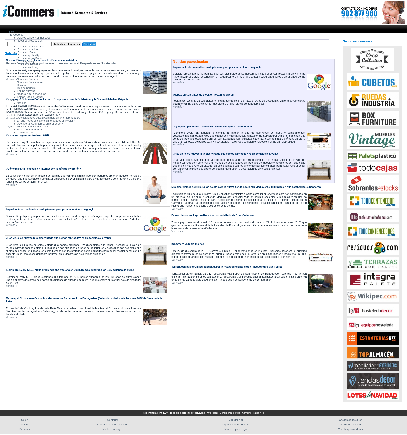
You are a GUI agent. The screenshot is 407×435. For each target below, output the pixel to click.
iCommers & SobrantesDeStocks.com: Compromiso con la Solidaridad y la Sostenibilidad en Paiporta (67, 99)
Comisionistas (25, 132)
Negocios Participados (30, 82)
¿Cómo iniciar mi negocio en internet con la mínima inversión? (43, 168)
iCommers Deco (26, 52)
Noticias (21, 102)
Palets (24, 424)
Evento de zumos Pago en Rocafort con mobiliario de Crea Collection (212, 215)
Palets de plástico (350, 424)
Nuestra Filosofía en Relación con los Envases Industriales (41, 60)
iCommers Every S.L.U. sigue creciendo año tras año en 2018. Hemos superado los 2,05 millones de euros (70, 270)
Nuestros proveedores (30, 40)
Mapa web (258, 412)
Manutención (236, 419)
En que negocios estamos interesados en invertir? (46, 120)
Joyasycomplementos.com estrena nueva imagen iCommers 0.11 (212, 126)
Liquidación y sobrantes (236, 424)
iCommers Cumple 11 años (187, 243)
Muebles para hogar (236, 429)
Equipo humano (26, 91)
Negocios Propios (27, 79)
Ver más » (11, 79)
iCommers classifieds (29, 58)
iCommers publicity (28, 55)
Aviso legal (212, 412)
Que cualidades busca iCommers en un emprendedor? (48, 117)
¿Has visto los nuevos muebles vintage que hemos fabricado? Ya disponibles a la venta (58, 238)
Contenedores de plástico (112, 424)
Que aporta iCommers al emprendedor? (40, 123)
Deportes (24, 429)
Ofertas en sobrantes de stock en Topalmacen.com (203, 94)
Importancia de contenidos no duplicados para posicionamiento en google (50, 209)
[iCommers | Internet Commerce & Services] (53, 20)
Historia (21, 85)
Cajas (24, 419)
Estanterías (112, 419)
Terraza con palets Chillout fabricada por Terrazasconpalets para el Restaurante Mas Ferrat (226, 266)
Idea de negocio (26, 88)
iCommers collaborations (31, 46)
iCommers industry (28, 67)
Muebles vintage (111, 429)
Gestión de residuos (350, 419)
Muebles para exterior (350, 429)
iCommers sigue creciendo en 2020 (27, 135)
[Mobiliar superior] (355, 23)
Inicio (11, 31)
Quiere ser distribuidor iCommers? (28, 126)
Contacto (246, 412)
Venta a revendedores (29, 129)
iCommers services (28, 49)
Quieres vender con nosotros (33, 37)
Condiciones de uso (230, 412)
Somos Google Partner (30, 97)
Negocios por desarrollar (31, 94)
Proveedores (15, 34)
